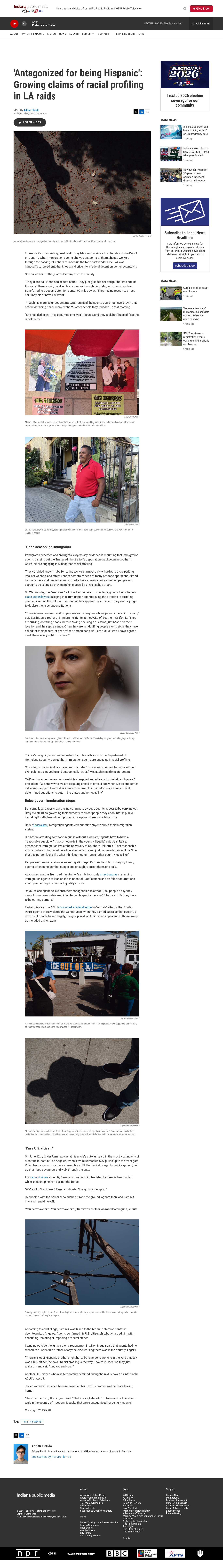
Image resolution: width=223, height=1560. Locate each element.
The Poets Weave (132, 1524)
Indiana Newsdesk (89, 1525)
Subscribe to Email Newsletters (96, 1511)
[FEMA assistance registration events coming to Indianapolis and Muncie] (171, 339)
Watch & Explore (33, 34)
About (14, 34)
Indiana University (47, 1511)
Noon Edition (86, 1528)
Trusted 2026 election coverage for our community (185, 100)
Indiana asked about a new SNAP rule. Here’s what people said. (196, 152)
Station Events (87, 1508)
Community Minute (90, 1535)
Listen (51, 34)
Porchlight (128, 1526)
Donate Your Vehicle (176, 1503)
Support (103, 34)
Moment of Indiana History (136, 1511)
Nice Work (128, 1518)
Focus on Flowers (132, 1503)
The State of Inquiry (133, 1529)
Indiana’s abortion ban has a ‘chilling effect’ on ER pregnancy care (195, 130)
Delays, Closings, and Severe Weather (99, 1522)
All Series (128, 1495)
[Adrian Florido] (21, 1454)
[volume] (24, 23)
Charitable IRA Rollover (178, 1505)
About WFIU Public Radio (92, 1495)
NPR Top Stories (32, 1421)
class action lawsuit (38, 596)
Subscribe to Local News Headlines (184, 235)
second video (39, 1177)
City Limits (85, 1533)
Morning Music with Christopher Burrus (143, 1516)
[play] (14, 24)
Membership (172, 1498)
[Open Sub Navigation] (93, 34)
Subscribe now (185, 266)
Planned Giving (173, 1513)
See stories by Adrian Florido (51, 1457)
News (62, 34)
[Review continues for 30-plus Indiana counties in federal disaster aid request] (171, 175)
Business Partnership (177, 1500)
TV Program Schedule (91, 1503)
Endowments (173, 1511)
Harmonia (128, 1505)
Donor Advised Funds (177, 1508)
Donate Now (172, 1495)
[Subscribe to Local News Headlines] (185, 212)
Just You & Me (130, 1508)
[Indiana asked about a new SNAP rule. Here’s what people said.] (171, 154)
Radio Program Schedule (93, 1498)
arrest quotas (108, 874)
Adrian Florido (31, 110)
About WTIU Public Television (95, 1500)
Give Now (202, 8)
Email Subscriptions (130, 34)
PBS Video (85, 1505)
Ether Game (129, 1500)
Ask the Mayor (87, 1530)
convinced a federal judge (75, 907)
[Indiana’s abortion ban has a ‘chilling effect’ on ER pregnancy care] (171, 132)
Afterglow (128, 1498)
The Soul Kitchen (131, 1531)
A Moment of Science (134, 1513)
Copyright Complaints (26, 1514)
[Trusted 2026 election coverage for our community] (185, 74)
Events (74, 34)
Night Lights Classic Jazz (136, 1521)
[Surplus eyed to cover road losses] (171, 293)
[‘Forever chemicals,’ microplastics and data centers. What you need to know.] (171, 314)
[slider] (29, 23)
